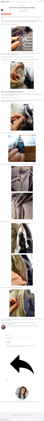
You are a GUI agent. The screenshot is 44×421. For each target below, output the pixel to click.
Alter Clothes (23, 5)
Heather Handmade (22, 11)
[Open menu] (40, 1)
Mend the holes (15, 97)
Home (20, 5)
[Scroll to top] (42, 420)
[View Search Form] (42, 1)
